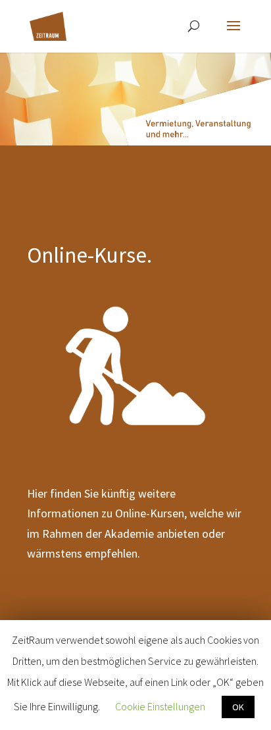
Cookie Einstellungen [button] (160, 706)
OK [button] (238, 707)
